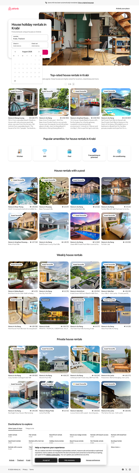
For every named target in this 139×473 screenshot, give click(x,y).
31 (15, 81)
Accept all (46, 460)
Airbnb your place (123, 8)
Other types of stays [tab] (15, 428)
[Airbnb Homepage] (13, 8)
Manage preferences (93, 460)
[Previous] (65, 84)
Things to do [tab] (30, 428)
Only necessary (69, 460)
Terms (31, 469)
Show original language (86, 3)
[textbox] (20, 46)
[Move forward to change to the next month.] (39, 51)
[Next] (73, 84)
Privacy (25, 469)
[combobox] (29, 38)
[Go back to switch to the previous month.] (15, 51)
